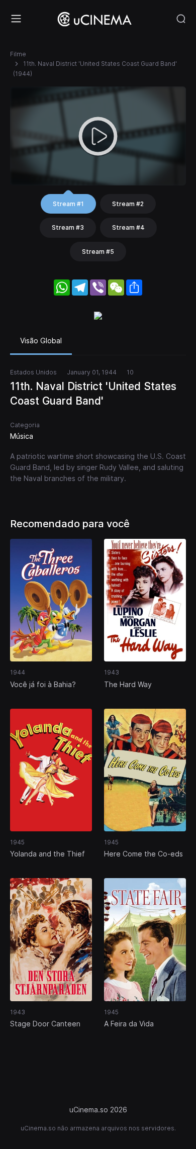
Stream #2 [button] (128, 204)
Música (21, 436)
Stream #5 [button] (98, 251)
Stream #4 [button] (128, 227)
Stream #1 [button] (68, 204)
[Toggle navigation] (16, 19)
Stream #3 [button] (68, 227)
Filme (18, 54)
